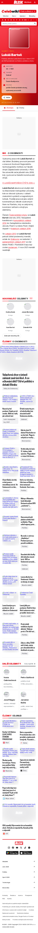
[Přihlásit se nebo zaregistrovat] (35, 2)
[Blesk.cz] (18, 2)
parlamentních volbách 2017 (13, 242)
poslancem (12, 247)
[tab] (5, 16)
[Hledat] (35, 23)
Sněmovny (15, 239)
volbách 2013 (10, 234)
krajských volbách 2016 (21, 229)
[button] (12, 853)
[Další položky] (36, 19)
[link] (9, 847)
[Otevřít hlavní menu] (2, 2)
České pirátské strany (18, 215)
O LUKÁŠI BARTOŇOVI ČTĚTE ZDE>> (18, 183)
